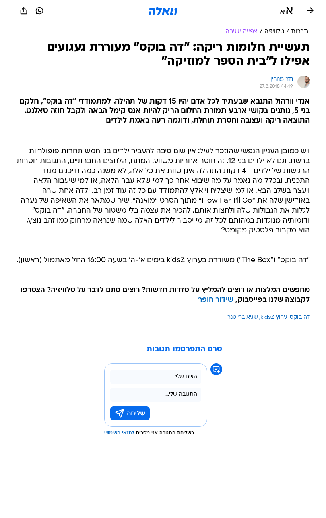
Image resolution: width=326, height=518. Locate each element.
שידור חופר (215, 300)
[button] (286, 10)
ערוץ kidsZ (273, 317)
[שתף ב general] (23, 10)
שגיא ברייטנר (242, 317)
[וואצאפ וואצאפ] (39, 11)
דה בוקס (300, 317)
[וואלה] (163, 11)
